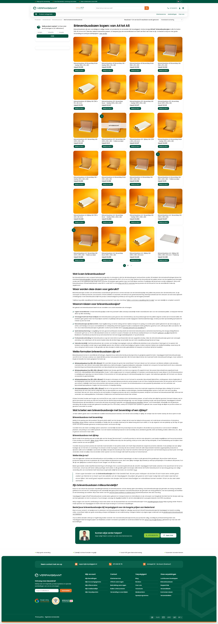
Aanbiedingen (172, 14)
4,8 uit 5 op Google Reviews (153, 520)
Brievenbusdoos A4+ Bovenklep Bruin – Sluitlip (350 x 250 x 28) (112, 216)
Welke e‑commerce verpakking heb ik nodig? (140, 300)
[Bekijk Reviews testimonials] (42, 601)
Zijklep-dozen (95, 440)
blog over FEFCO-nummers (126, 283)
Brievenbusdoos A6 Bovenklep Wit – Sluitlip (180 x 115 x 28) (114, 64)
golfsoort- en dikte (163, 333)
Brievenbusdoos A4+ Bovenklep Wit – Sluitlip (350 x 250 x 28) (141, 216)
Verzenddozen (46, 19)
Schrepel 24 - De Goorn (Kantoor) (159, 564)
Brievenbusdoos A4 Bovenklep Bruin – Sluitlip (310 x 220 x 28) (170, 140)
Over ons (181, 14)
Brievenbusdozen (57, 19)
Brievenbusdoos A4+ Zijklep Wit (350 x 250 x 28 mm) (140, 254)
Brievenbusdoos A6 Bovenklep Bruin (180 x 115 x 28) (142, 64)
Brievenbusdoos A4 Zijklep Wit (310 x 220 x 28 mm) (86, 216)
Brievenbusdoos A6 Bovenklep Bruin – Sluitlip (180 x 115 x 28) (86, 64)
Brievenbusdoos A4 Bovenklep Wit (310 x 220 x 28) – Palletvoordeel (169, 178)
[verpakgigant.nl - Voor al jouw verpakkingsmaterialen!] (45, 8)
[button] (180, 8)
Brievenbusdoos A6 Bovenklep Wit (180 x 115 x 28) (169, 64)
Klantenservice (161, 14)
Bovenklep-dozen (78, 422)
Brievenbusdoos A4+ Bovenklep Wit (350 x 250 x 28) (170, 216)
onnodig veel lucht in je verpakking (133, 328)
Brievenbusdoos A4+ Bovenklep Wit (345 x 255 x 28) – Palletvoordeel (85, 254)
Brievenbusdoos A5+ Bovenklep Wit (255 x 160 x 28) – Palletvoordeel (113, 140)
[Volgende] (131, 265)
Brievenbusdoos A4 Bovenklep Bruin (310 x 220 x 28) (114, 178)
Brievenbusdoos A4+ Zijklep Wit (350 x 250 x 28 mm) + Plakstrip (168, 254)
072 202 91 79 (117, 564)
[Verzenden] (147, 8)
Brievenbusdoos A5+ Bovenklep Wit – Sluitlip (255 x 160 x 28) (141, 102)
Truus (135, 470)
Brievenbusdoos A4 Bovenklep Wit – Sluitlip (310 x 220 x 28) (86, 178)
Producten (38, 19)
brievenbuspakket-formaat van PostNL (92, 279)
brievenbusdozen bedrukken (134, 402)
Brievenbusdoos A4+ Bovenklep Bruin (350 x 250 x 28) (112, 254)
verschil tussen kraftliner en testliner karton (122, 492)
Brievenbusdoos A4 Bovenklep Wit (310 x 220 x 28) (141, 178)
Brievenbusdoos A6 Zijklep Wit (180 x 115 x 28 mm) (86, 102)
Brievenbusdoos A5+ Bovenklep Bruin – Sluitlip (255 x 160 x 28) (112, 102)
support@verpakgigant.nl (88, 564)
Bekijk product (79, 70)
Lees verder (103, 34)
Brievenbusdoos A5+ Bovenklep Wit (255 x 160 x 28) (85, 140)
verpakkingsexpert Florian (155, 501)
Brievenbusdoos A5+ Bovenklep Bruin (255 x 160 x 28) (168, 102)
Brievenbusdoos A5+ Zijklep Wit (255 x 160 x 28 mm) (142, 140)
